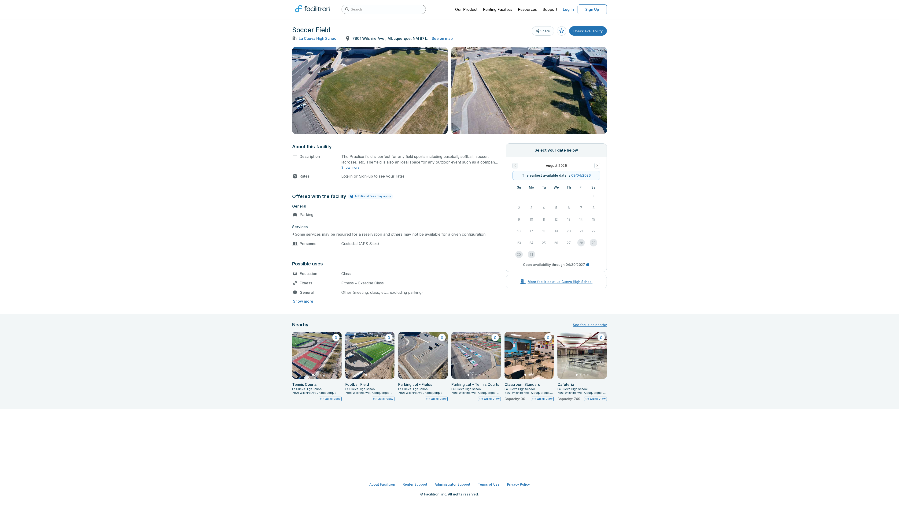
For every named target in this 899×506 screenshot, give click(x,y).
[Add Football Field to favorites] (389, 337)
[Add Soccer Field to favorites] (561, 31)
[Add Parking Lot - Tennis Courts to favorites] (495, 337)
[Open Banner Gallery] (370, 90)
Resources (527, 9)
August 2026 (556, 165)
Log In (568, 9)
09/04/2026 (581, 175)
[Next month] (597, 165)
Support (549, 9)
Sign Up (592, 9)
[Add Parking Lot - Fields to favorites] (442, 337)
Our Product (466, 9)
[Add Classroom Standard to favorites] (548, 337)
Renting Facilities (497, 9)
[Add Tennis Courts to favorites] (336, 337)
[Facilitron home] (312, 13)
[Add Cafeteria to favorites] (601, 337)
